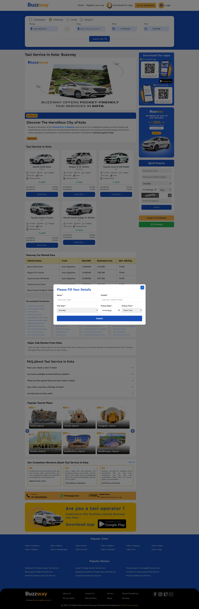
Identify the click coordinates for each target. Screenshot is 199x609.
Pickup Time (127, 306)
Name (60, 295)
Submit (99, 318)
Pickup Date (106, 306)
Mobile (104, 295)
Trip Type (61, 306)
